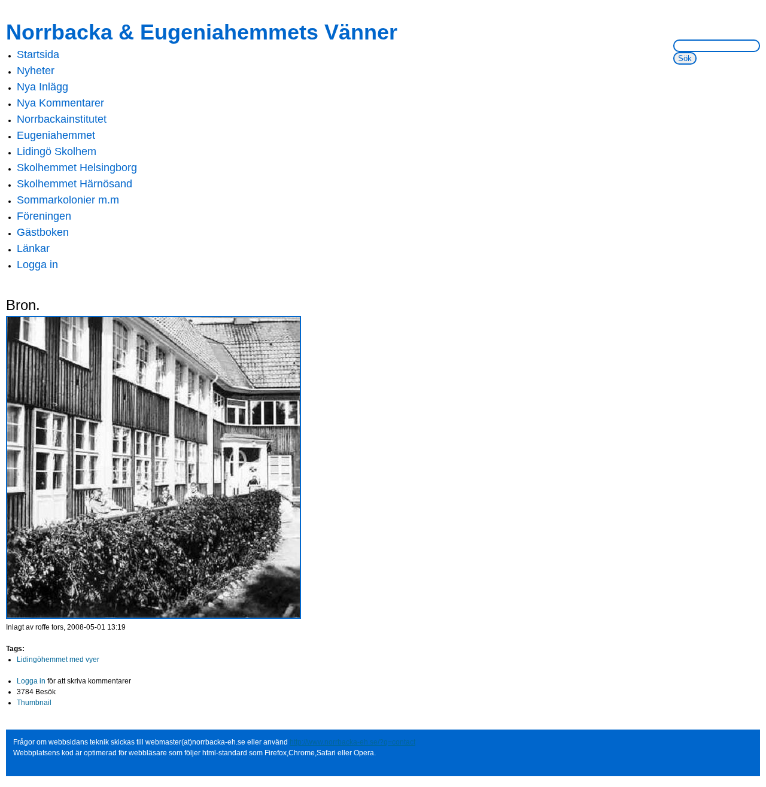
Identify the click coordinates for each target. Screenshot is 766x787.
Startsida (38, 54)
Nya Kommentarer (60, 103)
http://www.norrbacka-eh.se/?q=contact (352, 742)
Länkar (33, 248)
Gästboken (43, 232)
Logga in (37, 265)
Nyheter (35, 71)
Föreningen (44, 216)
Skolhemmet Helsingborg (77, 168)
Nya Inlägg (42, 87)
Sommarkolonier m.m (68, 200)
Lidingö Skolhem (56, 151)
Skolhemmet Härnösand (74, 184)
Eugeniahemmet (56, 135)
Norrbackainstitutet (62, 119)
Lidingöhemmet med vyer (58, 659)
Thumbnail (34, 702)
